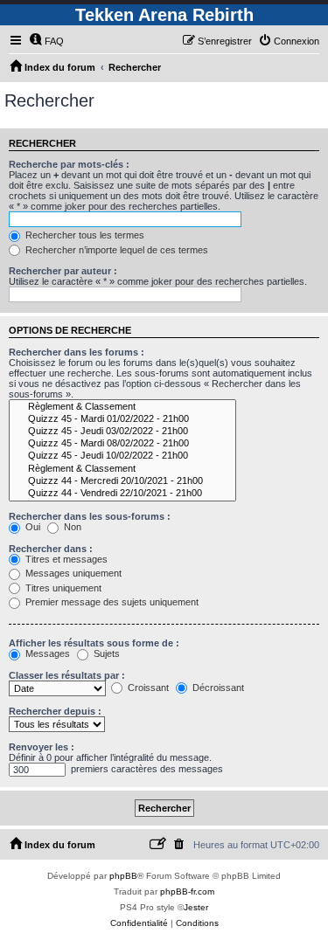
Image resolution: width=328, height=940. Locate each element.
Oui (31, 527)
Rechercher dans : (51, 548)
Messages (46, 653)
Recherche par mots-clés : (69, 164)
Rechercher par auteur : (63, 271)
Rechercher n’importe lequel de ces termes (115, 250)
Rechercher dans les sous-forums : (90, 516)
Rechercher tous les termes (83, 235)
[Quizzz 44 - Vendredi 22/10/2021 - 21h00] (122, 493)
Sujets (105, 653)
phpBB (123, 876)
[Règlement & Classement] (122, 407)
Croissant (147, 687)
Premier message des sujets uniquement (111, 602)
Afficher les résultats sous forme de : (94, 643)
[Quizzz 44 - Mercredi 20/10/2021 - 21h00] (122, 481)
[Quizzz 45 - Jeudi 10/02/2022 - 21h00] (122, 456)
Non (71, 527)
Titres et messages (65, 559)
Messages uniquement (72, 573)
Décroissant (217, 687)
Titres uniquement (62, 588)
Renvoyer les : (41, 747)
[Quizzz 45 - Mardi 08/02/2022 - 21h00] (122, 444)
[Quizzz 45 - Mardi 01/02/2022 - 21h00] (122, 419)
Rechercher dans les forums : (76, 352)
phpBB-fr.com (187, 891)
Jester (196, 907)
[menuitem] (46, 41)
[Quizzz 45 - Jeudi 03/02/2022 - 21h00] (122, 431)
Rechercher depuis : (55, 711)
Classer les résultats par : (67, 675)
